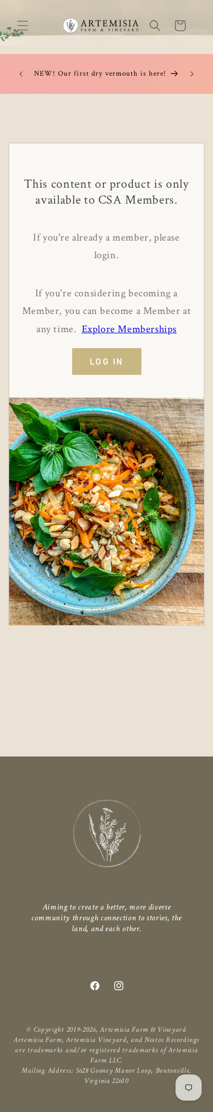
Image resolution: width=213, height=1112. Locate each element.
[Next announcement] (191, 73)
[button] (22, 25)
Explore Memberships (129, 329)
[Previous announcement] (21, 73)
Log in (107, 361)
